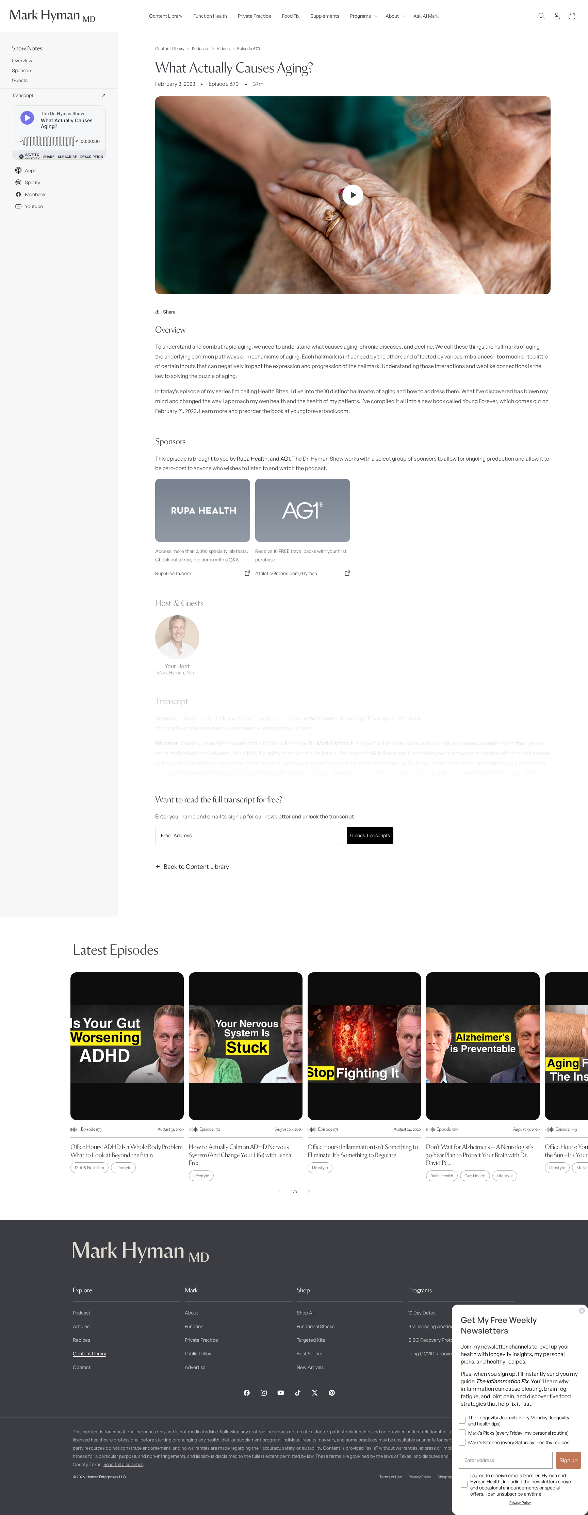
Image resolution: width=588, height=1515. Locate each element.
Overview (22, 60)
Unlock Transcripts (370, 835)
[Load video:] (353, 195)
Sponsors (22, 70)
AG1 (285, 458)
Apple (31, 170)
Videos (223, 48)
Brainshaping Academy (433, 1326)
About (191, 1312)
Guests (20, 80)
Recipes (81, 1340)
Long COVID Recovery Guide (439, 1353)
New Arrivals (310, 1367)
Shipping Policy (450, 1476)
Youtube (34, 206)
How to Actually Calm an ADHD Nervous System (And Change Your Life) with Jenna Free (240, 1155)
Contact (82, 1367)
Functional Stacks (315, 1326)
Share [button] (169, 312)
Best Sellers (309, 1353)
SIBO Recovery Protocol (434, 1340)
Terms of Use (390, 1476)
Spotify (32, 182)
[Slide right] (308, 1191)
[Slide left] (279, 1191)
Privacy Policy (420, 1476)
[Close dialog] (581, 1310)
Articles (81, 1326)
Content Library (169, 48)
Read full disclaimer (123, 1464)
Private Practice (201, 1340)
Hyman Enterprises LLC (106, 1476)
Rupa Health (252, 458)
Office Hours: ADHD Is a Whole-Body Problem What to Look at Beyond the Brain (126, 1151)
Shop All (305, 1312)
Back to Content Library (196, 866)
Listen (128, 1498)
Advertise (195, 1367)
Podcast (81, 1312)
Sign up (568, 1460)
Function (194, 1326)
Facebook (35, 194)
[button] (362, 16)
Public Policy (198, 1353)
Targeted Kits (311, 1340)
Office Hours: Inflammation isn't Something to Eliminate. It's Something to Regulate (363, 1151)
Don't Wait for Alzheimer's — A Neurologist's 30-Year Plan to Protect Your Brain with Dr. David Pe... (480, 1155)
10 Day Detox (422, 1312)
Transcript (59, 95)
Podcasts (200, 48)
